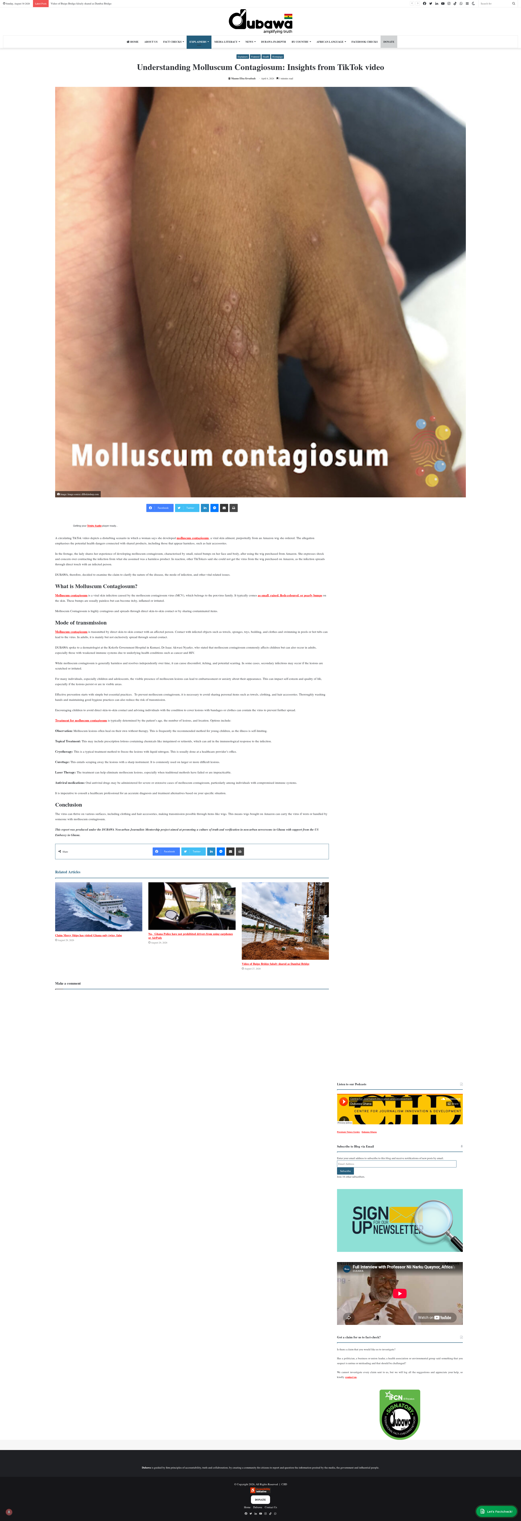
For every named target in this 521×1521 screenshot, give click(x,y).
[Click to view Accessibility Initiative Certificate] (260, 1492)
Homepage (277, 56)
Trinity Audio (94, 525)
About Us (151, 42)
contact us (351, 1377)
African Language (330, 42)
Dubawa (257, 1507)
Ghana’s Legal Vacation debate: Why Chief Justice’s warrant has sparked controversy (97, 3)
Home (134, 42)
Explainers (197, 42)
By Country (300, 42)
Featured (255, 56)
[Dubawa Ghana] (260, 21)
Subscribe (345, 1171)
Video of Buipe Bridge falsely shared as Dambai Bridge (275, 964)
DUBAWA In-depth (273, 42)
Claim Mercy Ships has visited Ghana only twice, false (88, 935)
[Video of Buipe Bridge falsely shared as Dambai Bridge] (285, 921)
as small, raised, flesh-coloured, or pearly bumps (290, 595)
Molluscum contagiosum (71, 595)
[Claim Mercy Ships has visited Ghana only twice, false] (98, 906)
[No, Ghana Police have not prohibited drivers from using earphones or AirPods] (191, 906)
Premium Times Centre (348, 1132)
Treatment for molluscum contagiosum (81, 720)
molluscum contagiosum (193, 538)
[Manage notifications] (9, 1512)
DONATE (388, 42)
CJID (284, 1484)
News (249, 42)
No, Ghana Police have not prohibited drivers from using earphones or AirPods (190, 936)
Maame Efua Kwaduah (243, 78)
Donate (260, 1499)
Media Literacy (226, 42)
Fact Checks (172, 42)
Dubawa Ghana (369, 1132)
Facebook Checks (364, 42)
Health (266, 56)
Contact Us (271, 1507)
